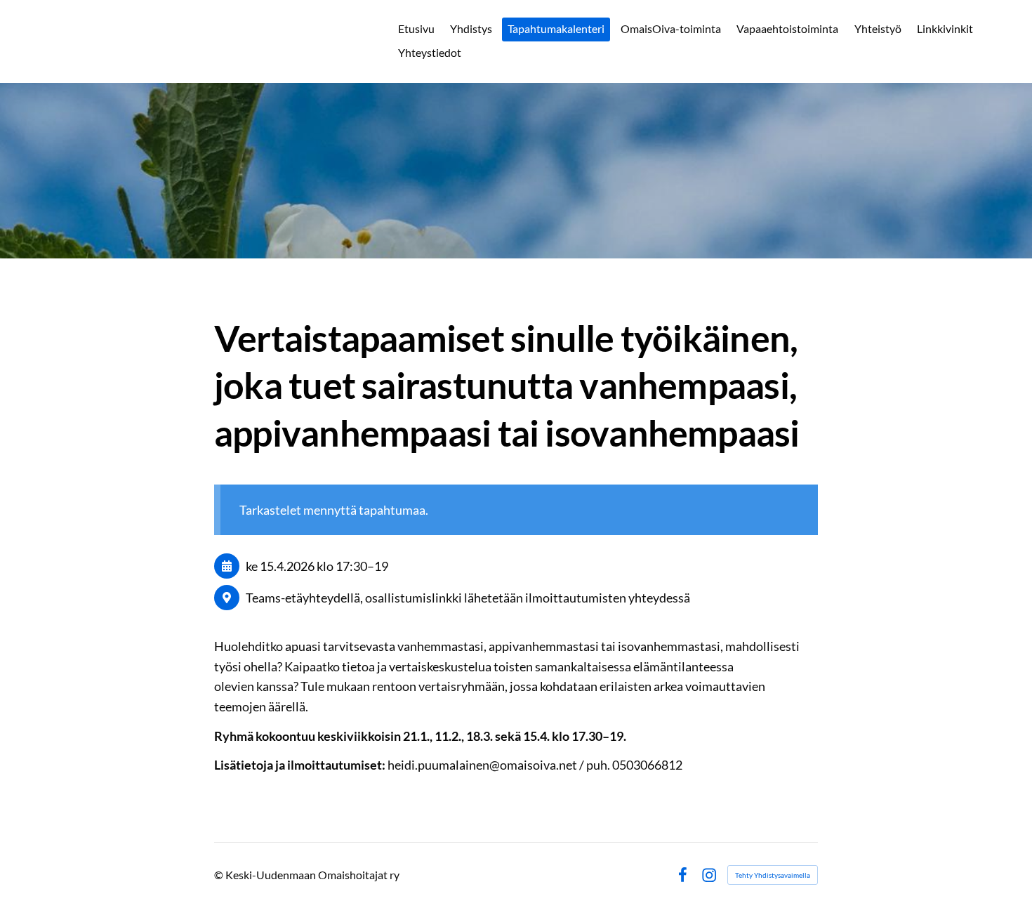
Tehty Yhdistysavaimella (772, 875)
